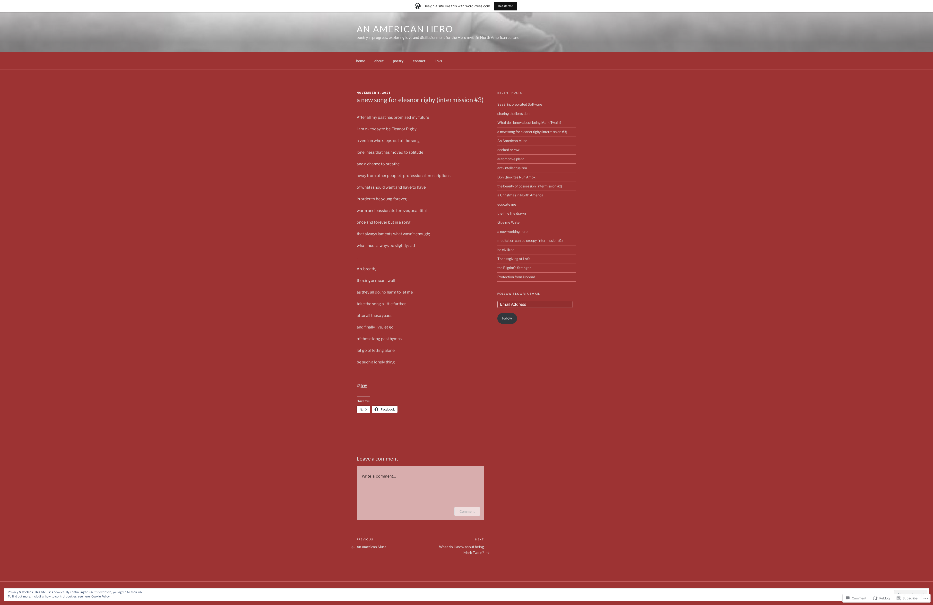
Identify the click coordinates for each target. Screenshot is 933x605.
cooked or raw (508, 150)
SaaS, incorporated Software (519, 104)
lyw (364, 385)
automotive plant (510, 159)
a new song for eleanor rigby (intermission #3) (532, 132)
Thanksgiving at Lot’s (513, 259)
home (360, 61)
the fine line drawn (511, 213)
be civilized (505, 250)
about (379, 61)
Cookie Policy (100, 596)
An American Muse (512, 141)
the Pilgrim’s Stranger (514, 268)
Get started (505, 6)
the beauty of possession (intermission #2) (529, 186)
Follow (507, 318)
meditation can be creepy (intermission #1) (530, 240)
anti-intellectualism (512, 168)
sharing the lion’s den (513, 113)
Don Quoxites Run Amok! (516, 177)
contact (419, 61)
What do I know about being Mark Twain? (529, 122)
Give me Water (509, 222)
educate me (506, 204)
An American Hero (405, 29)
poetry (398, 61)
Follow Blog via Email (518, 293)
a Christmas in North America (520, 195)
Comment (467, 511)
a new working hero (512, 231)
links (438, 61)
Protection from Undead (516, 277)
